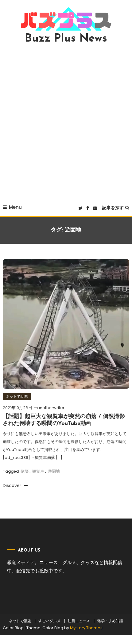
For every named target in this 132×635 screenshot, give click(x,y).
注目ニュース (79, 621)
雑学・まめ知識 (110, 621)
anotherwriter (50, 408)
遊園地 (54, 471)
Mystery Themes (86, 628)
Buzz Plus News (66, 38)
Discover (12, 485)
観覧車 (38, 471)
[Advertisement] (66, 122)
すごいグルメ (49, 621)
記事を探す (113, 208)
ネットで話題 (17, 396)
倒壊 (25, 471)
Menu (15, 207)
